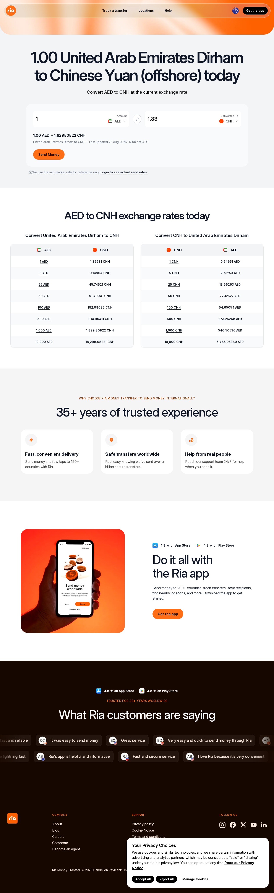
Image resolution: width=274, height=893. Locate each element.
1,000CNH (174, 330)
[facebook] (233, 825)
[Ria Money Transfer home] (11, 10)
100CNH (174, 307)
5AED (44, 273)
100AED (44, 307)
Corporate (60, 843)
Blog (55, 830)
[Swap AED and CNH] (137, 119)
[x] (243, 825)
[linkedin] (264, 825)
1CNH (173, 261)
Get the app (255, 10)
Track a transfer (114, 10)
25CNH (174, 284)
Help (168, 10)
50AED (44, 296)
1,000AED (44, 330)
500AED (43, 319)
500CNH (174, 319)
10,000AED (44, 342)
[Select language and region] (235, 10)
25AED (44, 284)
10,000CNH (174, 342)
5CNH (174, 273)
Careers (58, 836)
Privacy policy (143, 824)
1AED (44, 261)
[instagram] (222, 825)
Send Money (48, 154)
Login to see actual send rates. (124, 172)
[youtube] (254, 825)
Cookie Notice (143, 830)
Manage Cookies (195, 879)
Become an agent (66, 849)
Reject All (166, 879)
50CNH (174, 296)
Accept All (143, 879)
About (57, 824)
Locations (146, 10)
